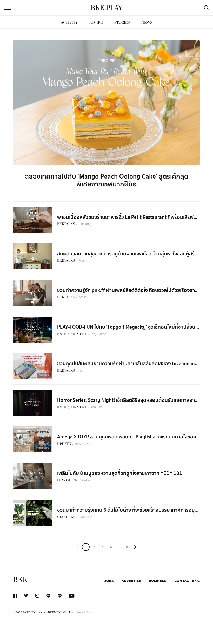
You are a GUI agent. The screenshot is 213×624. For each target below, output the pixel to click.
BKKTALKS (83, 444)
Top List (96, 407)
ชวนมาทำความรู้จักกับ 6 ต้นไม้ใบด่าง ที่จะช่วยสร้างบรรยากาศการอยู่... (127, 510)
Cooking (85, 224)
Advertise (131, 580)
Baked (86, 480)
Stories (122, 22)
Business (158, 580)
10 (127, 547)
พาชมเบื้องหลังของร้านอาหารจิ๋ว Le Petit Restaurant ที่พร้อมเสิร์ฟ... (127, 217)
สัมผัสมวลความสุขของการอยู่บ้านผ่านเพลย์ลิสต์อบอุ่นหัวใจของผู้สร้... (127, 254)
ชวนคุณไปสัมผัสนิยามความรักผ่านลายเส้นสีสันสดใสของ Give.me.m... (128, 364)
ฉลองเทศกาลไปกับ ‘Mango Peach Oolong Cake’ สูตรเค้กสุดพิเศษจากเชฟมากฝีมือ (106, 180)
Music (83, 260)
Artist (82, 297)
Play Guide (98, 334)
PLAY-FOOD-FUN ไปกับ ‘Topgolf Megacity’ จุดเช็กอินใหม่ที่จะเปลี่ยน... (128, 327)
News (146, 22)
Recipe (96, 22)
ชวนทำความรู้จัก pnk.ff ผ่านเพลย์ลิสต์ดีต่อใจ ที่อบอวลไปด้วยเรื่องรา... (128, 290)
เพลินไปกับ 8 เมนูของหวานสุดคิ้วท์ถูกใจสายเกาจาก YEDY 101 (119, 473)
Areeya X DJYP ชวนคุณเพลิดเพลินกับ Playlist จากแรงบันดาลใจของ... (128, 437)
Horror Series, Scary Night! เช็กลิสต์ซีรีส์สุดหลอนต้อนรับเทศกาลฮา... (128, 400)
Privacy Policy (85, 612)
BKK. (21, 579)
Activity (69, 22)
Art (81, 370)
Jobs (109, 580)
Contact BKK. (187, 580)
